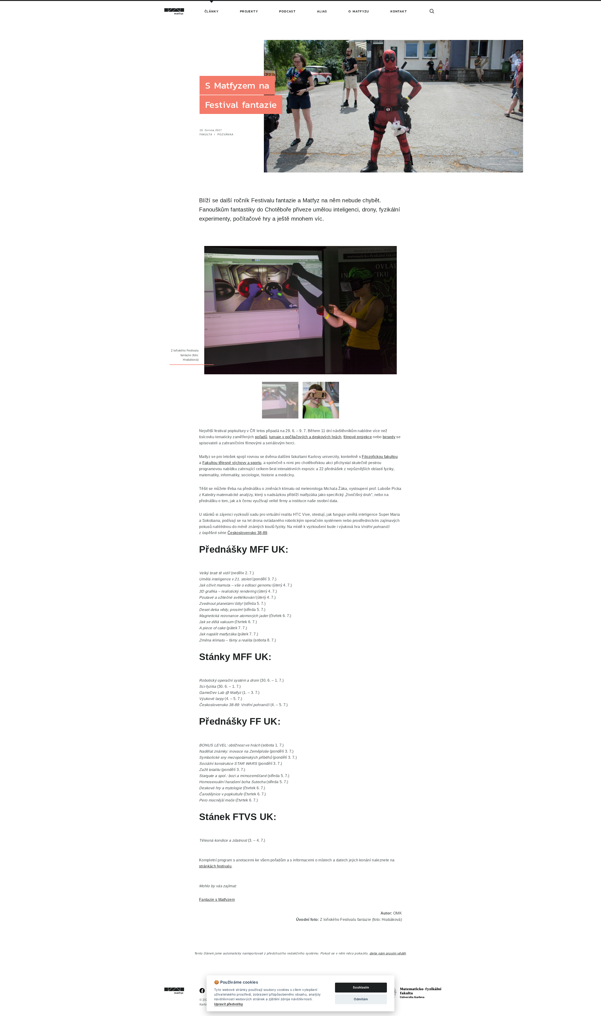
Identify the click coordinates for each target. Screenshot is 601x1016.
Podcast (287, 11)
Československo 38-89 (247, 533)
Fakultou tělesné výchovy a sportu (232, 463)
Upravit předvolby (228, 1004)
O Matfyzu (358, 11)
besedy (389, 437)
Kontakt (398, 11)
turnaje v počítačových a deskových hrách (305, 437)
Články (211, 11)
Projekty (249, 11)
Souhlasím (361, 987)
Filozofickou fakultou (380, 456)
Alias (322, 11)
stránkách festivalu (215, 866)
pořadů (261, 437)
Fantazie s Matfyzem (217, 899)
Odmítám (361, 999)
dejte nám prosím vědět (388, 953)
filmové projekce (357, 437)
